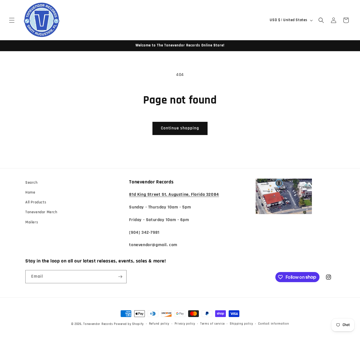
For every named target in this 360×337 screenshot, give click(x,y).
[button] (12, 20)
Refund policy (159, 324)
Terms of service (212, 324)
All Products (35, 202)
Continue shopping (180, 128)
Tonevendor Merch (41, 212)
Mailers (31, 222)
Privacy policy (185, 324)
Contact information (273, 324)
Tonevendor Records (98, 324)
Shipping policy (241, 324)
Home (30, 192)
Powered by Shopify (129, 324)
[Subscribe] (120, 276)
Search (31, 182)
